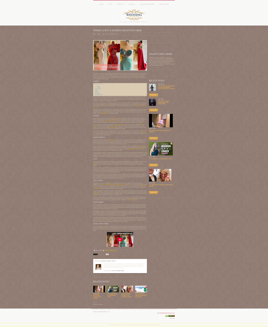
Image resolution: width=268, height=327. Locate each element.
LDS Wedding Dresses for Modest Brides (126, 295)
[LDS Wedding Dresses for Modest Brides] (127, 289)
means (98, 188)
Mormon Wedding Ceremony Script (97, 296)
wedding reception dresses (110, 120)
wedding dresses (113, 127)
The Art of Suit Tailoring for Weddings (163, 102)
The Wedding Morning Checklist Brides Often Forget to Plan (166, 87)
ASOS (96, 90)
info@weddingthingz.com (167, 313)
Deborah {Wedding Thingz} (110, 250)
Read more (153, 95)
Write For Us (164, 4)
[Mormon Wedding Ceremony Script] (99, 289)
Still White (97, 91)
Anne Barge (97, 93)
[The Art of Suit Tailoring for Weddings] (152, 102)
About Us (120, 4)
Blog (110, 4)
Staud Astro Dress (98, 94)
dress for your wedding (116, 118)
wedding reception (104, 113)
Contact (131, 4)
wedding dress (142, 146)
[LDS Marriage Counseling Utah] (113, 289)
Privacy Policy (172, 318)
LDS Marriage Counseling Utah (112, 295)
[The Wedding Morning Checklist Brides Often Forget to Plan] (152, 87)
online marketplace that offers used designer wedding (113, 184)
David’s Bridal (98, 89)
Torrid (98, 86)
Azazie (98, 87)
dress (136, 76)
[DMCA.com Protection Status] (170, 315)
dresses (106, 104)
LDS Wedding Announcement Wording (141, 295)
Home (101, 4)
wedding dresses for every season (134, 148)
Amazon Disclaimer (147, 4)
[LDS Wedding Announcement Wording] (141, 289)
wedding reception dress (118, 124)
